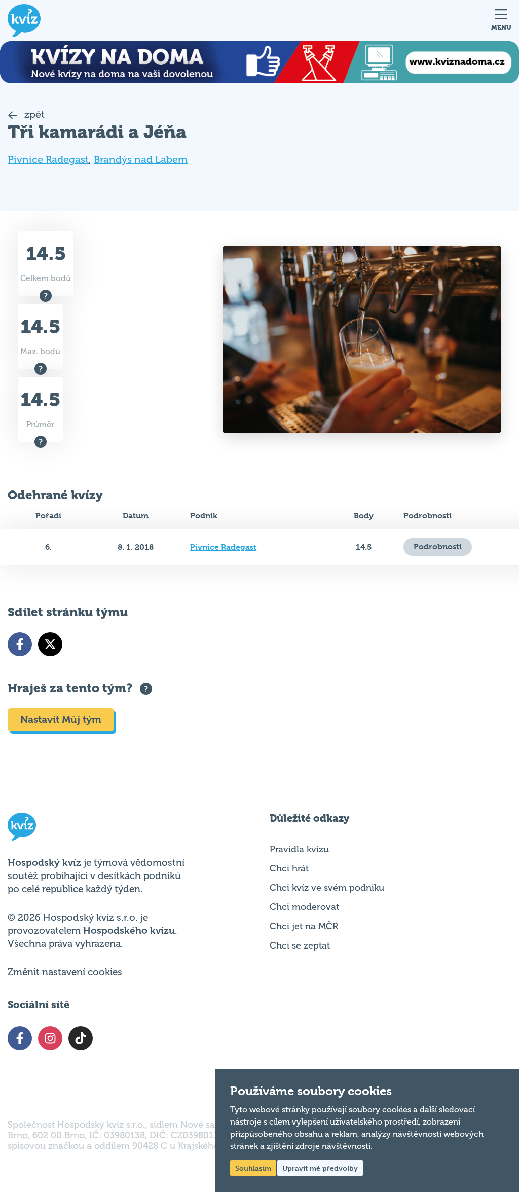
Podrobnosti (438, 546)
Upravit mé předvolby (320, 1168)
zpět (33, 114)
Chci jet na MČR (304, 926)
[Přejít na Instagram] (50, 1038)
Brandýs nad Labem (141, 159)
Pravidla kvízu (299, 849)
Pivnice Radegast (48, 159)
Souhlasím (253, 1168)
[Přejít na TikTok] (80, 1038)
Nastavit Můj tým (60, 719)
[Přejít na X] (50, 644)
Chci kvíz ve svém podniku (327, 888)
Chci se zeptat (300, 945)
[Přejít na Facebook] (20, 644)
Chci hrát (289, 868)
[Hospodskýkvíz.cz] (24, 20)
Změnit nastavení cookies (65, 972)
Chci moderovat (304, 907)
